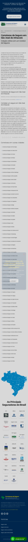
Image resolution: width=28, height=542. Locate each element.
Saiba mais (14, 281)
